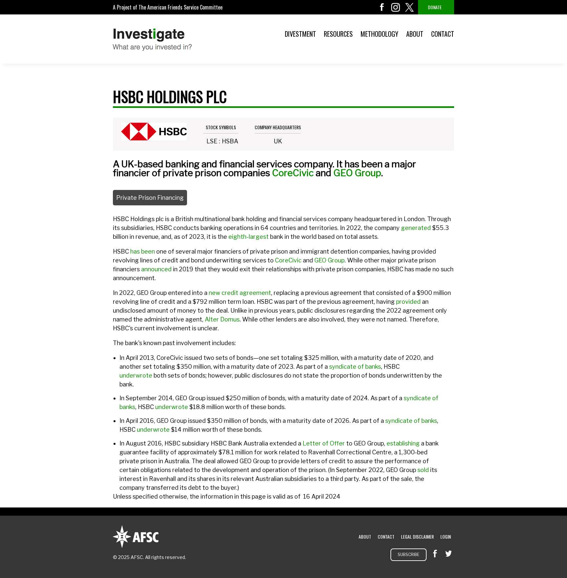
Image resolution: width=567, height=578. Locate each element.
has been (142, 251)
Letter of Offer (324, 443)
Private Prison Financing (150, 197)
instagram (395, 7)
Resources (338, 34)
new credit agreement (240, 292)
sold (423, 469)
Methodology (379, 34)
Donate (435, 7)
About (414, 34)
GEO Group (357, 172)
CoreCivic (293, 172)
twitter (409, 7)
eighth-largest (248, 236)
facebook (382, 7)
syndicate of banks (355, 366)
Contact (442, 34)
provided (408, 301)
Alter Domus (222, 319)
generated (416, 227)
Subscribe (408, 554)
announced (156, 269)
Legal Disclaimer (417, 536)
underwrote (135, 375)
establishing (403, 443)
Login (445, 536)
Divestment (300, 34)
